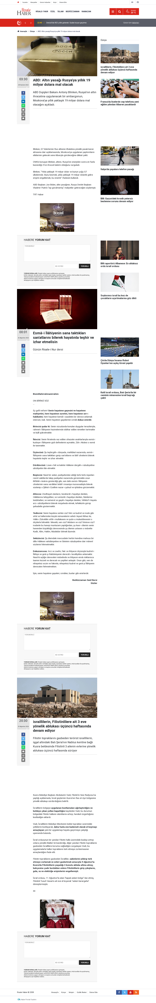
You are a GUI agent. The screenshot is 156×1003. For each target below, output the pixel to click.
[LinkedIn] (23, 101)
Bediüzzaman (72, 11)
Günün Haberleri (45, 2)
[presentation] (25, 22)
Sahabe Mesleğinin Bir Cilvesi (58, 23)
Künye (63, 992)
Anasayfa (54, 992)
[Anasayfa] (18, 2)
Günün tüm (131, 23)
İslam (60, 11)
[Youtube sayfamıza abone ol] (130, 992)
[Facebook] (23, 93)
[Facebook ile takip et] (119, 992)
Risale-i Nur (42, 11)
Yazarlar (25, 2)
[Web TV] (132, 2)
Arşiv (55, 2)
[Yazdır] (23, 114)
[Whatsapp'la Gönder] (23, 105)
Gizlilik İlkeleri (82, 992)
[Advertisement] (11, 67)
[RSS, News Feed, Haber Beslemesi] (136, 992)
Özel (52, 11)
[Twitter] (23, 97)
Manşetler (33, 2)
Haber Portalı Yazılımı (28, 999)
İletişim (71, 992)
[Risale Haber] (24, 11)
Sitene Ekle (63, 2)
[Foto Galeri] (137, 2)
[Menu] (113, 11)
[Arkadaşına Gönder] (23, 110)
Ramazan (86, 11)
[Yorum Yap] (23, 118)
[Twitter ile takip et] (125, 992)
